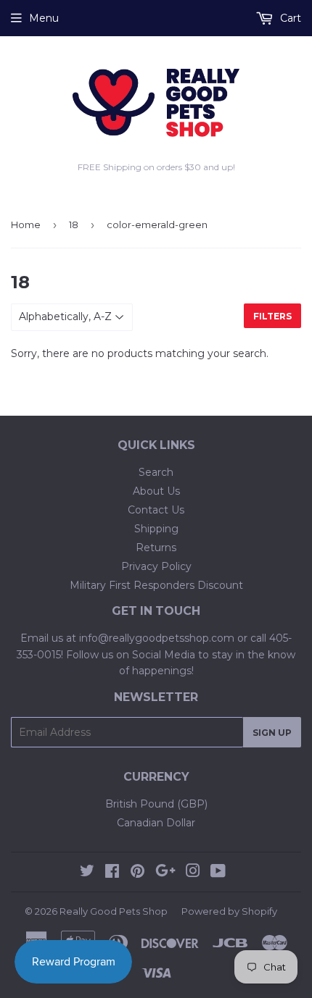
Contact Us (156, 509)
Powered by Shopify (229, 911)
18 (73, 224)
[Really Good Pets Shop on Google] (165, 872)
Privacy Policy (156, 566)
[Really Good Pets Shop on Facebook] (112, 872)
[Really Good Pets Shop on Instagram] (193, 872)
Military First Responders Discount (156, 585)
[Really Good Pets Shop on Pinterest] (137, 872)
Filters (272, 316)
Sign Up (272, 732)
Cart (289, 18)
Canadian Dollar (156, 822)
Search (156, 472)
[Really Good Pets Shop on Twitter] (87, 872)
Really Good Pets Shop (113, 911)
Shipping (156, 528)
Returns (156, 547)
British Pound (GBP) (156, 803)
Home (26, 224)
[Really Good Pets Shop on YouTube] (218, 872)
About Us (156, 491)
